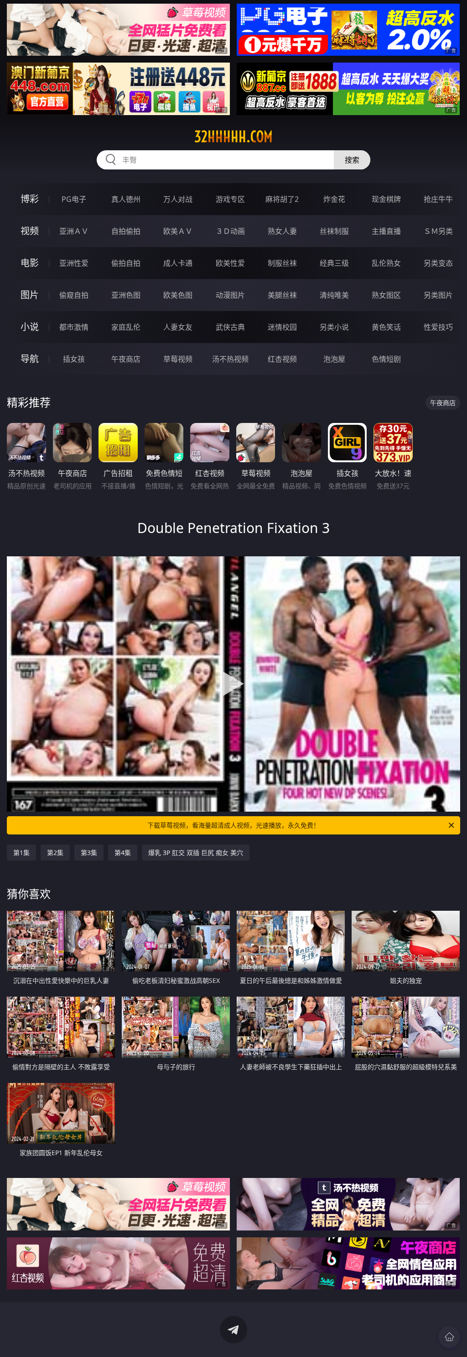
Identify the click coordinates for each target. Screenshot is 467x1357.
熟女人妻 (282, 231)
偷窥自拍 (73, 295)
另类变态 (438, 263)
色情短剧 (386, 359)
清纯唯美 (334, 295)
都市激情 (73, 327)
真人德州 (125, 199)
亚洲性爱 (73, 263)
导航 (30, 359)
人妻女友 (177, 327)
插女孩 (74, 359)
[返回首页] (449, 1337)
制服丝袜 (282, 263)
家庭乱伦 (125, 327)
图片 (30, 295)
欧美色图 (177, 295)
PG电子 (74, 199)
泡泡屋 (334, 359)
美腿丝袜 (282, 295)
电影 (30, 263)
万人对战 (177, 199)
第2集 (55, 852)
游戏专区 (230, 199)
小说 (30, 327)
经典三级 (334, 263)
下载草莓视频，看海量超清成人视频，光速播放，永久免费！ (233, 825)
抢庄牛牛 (438, 199)
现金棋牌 (386, 199)
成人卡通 (177, 263)
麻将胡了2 (282, 199)
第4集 (122, 852)
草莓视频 (177, 359)
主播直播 (386, 231)
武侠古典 (230, 327)
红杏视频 (282, 359)
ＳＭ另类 (438, 231)
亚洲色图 (125, 295)
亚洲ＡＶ (73, 231)
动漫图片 (230, 295)
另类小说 (334, 327)
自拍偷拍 (125, 231)
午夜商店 (125, 359)
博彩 (30, 199)
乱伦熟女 (386, 263)
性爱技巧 (438, 327)
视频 (30, 231)
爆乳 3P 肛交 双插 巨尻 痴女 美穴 (195, 852)
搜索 (352, 160)
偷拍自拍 (125, 263)
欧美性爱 (230, 263)
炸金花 (334, 199)
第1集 (21, 852)
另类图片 (438, 295)
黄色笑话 (386, 327)
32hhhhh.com (233, 136)
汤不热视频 (230, 359)
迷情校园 (282, 327)
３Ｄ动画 (230, 231)
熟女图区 (386, 295)
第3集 (89, 852)
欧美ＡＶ (177, 231)
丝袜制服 (334, 231)
